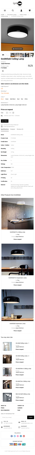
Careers (20, 408)
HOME (2, 14)
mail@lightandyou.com (27, 423)
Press (2, 408)
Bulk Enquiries (5, 410)
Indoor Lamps (23, 14)
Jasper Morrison (5, 63)
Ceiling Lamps (4, 16)
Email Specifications (9, 126)
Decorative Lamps (12, 14)
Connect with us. (8, 428)
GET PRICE (4, 121)
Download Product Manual (10, 124)
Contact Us (21, 405)
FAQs (19, 410)
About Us (3, 405)
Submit (31, 417)
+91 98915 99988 (8, 423)
